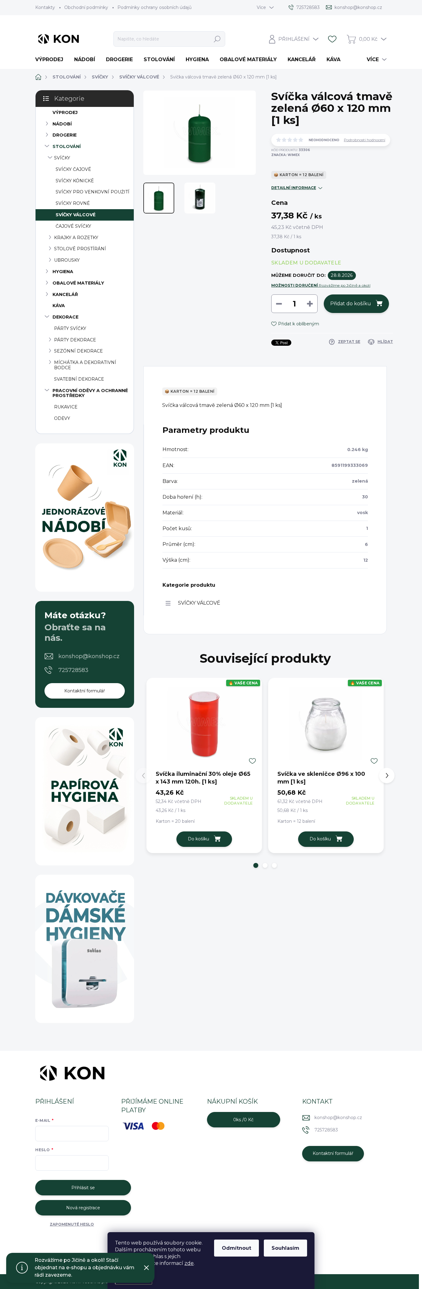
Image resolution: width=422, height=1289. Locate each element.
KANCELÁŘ (65, 294)
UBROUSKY (67, 260)
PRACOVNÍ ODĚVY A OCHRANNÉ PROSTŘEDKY (90, 393)
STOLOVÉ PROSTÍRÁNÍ (80, 248)
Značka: (285, 155)
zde (189, 1263)
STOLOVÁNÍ (67, 146)
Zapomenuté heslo (72, 1224)
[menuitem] (51, 59)
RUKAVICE (66, 407)
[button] (255, 865)
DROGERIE (65, 135)
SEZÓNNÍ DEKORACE (78, 351)
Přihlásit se (83, 1187)
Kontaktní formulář (84, 691)
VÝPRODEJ (65, 112)
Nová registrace (83, 1208)
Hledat (217, 39)
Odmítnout (236, 1248)
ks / (243, 1119)
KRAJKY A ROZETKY (76, 237)
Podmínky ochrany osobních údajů (154, 7)
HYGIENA (63, 271)
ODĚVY (62, 418)
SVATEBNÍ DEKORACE (79, 379)
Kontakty (45, 7)
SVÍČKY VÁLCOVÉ (75, 215)
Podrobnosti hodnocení (364, 140)
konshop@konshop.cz (89, 656)
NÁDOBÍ (62, 124)
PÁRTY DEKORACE (75, 340)
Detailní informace (293, 187)
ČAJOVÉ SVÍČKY (73, 226)
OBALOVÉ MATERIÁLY (78, 283)
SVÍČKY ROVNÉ (73, 203)
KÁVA (59, 305)
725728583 (73, 670)
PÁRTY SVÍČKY (70, 328)
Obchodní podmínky (86, 7)
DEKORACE (65, 317)
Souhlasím (285, 1248)
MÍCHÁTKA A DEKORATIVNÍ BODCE (85, 365)
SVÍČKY (62, 158)
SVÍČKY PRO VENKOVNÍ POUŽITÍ (92, 192)
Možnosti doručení (320, 285)
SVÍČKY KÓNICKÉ (75, 181)
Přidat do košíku (350, 303)
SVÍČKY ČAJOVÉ (73, 169)
